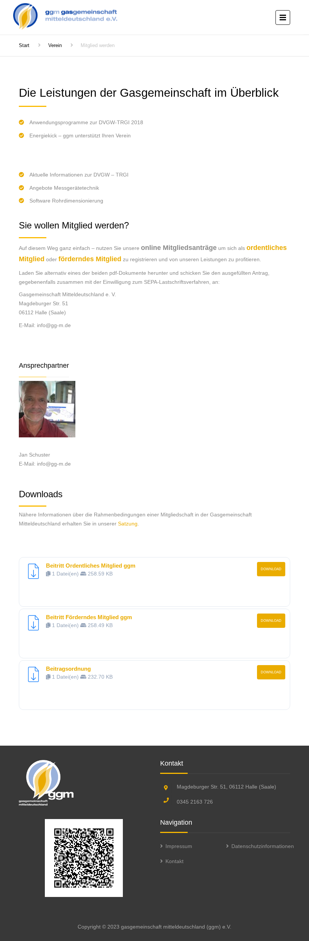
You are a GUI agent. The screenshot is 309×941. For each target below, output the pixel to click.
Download (271, 569)
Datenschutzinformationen (262, 846)
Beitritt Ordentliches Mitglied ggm (90, 565)
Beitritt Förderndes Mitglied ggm (89, 617)
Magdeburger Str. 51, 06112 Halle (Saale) (226, 787)
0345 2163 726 (195, 802)
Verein (55, 45)
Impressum (178, 846)
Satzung (128, 524)
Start (24, 45)
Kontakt (174, 861)
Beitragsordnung (68, 668)
